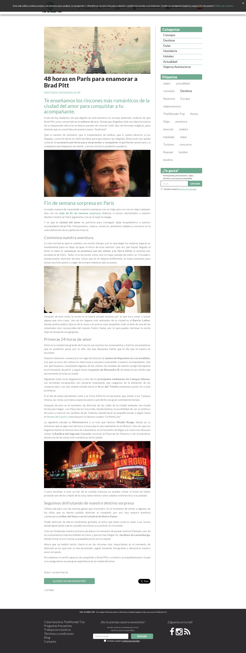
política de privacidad (187, 189)
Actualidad (170, 61)
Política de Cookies (223, 6)
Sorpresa (169, 98)
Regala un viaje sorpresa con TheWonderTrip (151, 612)
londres (168, 160)
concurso (185, 144)
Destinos (50, 92)
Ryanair (168, 152)
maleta (183, 129)
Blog (47, 637)
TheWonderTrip (174, 114)
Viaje (166, 121)
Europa (185, 98)
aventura (181, 121)
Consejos (169, 35)
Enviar (195, 183)
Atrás (49, 590)
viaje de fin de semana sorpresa (80, 213)
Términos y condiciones (59, 633)
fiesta (194, 114)
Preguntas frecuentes (58, 626)
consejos (169, 91)
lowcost (168, 129)
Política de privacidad (126, 612)
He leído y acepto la (180, 189)
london (183, 152)
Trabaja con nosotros (57, 629)
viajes (167, 83)
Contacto (50, 641)
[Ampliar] (97, 50)
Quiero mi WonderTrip (69, 581)
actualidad (183, 83)
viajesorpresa (172, 106)
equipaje (168, 137)
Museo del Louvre (57, 416)
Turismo (168, 144)
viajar (183, 137)
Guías (167, 45)
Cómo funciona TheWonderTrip (64, 622)
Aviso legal (100, 612)
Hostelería (170, 51)
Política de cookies (111, 612)
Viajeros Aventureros (177, 67)
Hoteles (168, 56)
